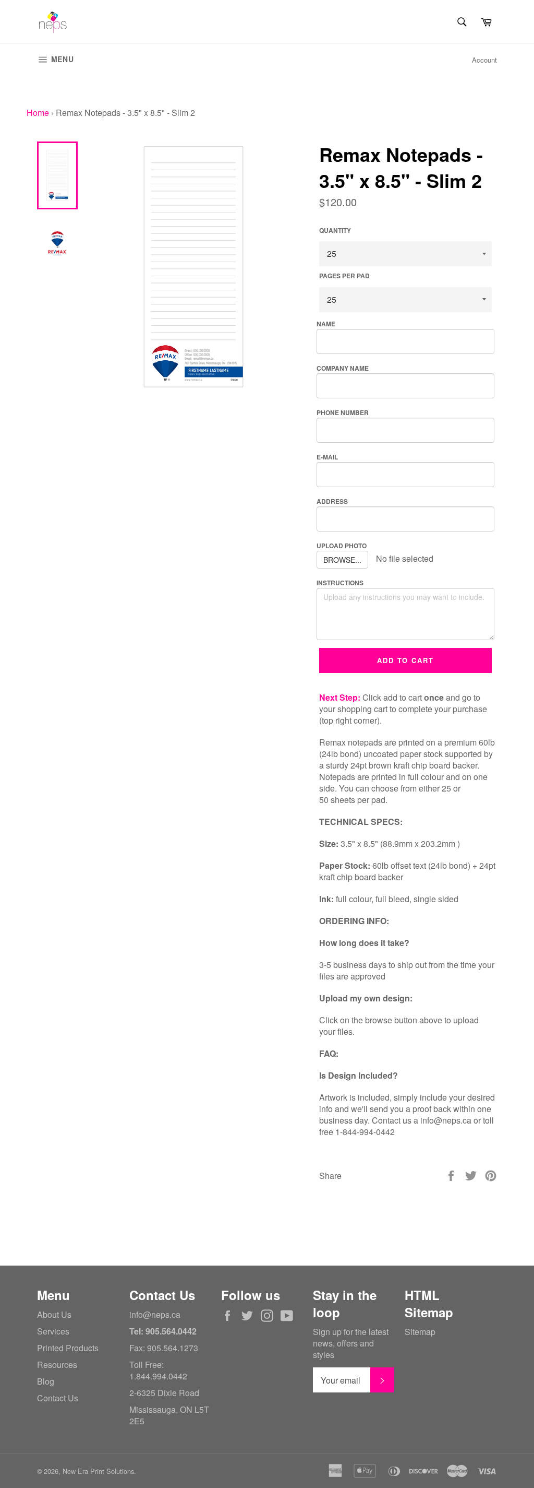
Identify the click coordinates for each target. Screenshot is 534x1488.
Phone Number (343, 412)
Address (332, 501)
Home (38, 113)
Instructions (340, 582)
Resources (57, 1365)
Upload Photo (342, 545)
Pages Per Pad (344, 275)
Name (326, 323)
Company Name (343, 368)
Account (484, 60)
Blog (45, 1381)
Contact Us (57, 1398)
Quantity (335, 230)
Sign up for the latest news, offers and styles (351, 1343)
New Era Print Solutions (98, 1471)
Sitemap (420, 1332)
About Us (54, 1314)
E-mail (327, 457)
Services (53, 1331)
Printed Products (68, 1348)
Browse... (342, 559)
